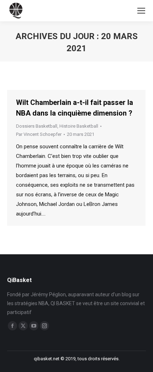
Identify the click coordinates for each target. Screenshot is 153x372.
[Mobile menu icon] (141, 10)
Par (39, 134)
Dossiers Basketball (36, 126)
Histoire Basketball (78, 126)
